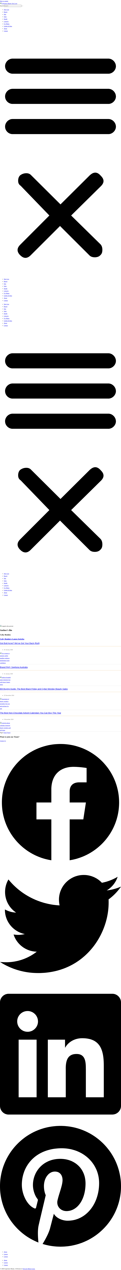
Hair (5, 14)
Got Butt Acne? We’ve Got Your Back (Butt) (20, 643)
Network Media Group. (29, 1269)
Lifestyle (6, 21)
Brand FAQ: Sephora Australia (14, 667)
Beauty (5, 12)
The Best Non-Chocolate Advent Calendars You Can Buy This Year (30, 713)
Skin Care (6, 9)
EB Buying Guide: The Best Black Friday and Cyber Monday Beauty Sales (34, 689)
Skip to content (4, 1)
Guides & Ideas (8, 26)
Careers (6, 1254)
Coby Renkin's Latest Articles (12, 639)
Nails (5, 16)
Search (2, 6)
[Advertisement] (60, 611)
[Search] (22, 6)
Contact (6, 31)
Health (5, 19)
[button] (60, 155)
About (5, 28)
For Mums (6, 24)
